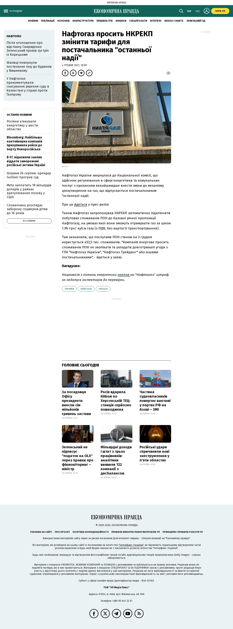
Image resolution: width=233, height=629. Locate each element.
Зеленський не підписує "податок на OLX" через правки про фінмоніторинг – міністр (77, 458)
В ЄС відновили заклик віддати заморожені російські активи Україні (26, 161)
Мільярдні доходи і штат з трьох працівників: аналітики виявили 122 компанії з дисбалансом (116, 460)
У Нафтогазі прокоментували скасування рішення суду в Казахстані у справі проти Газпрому (28, 86)
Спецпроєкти (138, 20)
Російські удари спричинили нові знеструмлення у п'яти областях (154, 453)
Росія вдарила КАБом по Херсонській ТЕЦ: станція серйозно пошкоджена (116, 401)
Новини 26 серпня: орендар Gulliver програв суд (29, 175)
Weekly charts (173, 20)
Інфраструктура (83, 20)
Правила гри (104, 20)
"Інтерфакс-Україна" (131, 545)
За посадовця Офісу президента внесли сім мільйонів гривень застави (76, 403)
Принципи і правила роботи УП (183, 532)
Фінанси (120, 20)
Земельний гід (195, 20)
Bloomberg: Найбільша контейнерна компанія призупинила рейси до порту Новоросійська (24, 143)
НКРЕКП (103, 288)
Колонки (63, 20)
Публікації (47, 20)
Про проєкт (62, 532)
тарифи (69, 288)
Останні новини (19, 114)
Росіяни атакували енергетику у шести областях (22, 125)
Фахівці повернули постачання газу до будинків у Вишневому (29, 66)
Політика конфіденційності (91, 532)
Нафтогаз (86, 288)
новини (33, 20)
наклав (124, 275)
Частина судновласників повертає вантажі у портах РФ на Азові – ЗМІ (155, 401)
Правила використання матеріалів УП (135, 532)
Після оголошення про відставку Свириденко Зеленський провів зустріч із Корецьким (28, 49)
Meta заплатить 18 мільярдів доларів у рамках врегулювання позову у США (29, 191)
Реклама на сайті (41, 532)
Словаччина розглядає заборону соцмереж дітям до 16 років (27, 209)
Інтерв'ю (155, 20)
